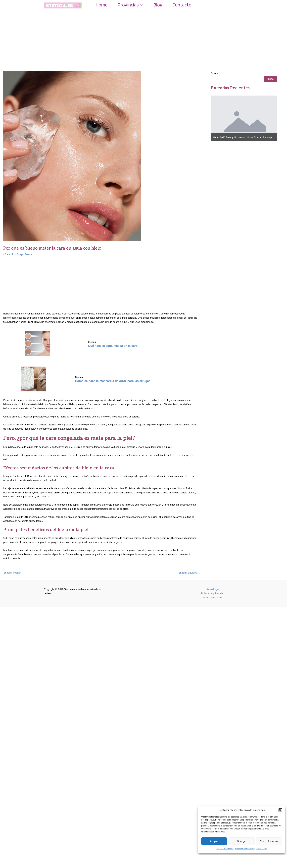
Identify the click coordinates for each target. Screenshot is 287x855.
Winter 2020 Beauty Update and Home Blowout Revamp (242, 137)
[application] (141, 5)
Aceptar (214, 841)
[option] (244, 118)
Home (102, 5)
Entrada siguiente (189, 572)
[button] (280, 810)
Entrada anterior (10, 572)
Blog (157, 5)
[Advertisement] (143, 36)
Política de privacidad (245, 849)
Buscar (215, 73)
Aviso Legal (261, 849)
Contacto (181, 5)
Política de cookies (225, 849)
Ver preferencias (269, 841)
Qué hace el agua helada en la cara (113, 345)
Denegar (241, 841)
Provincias (128, 5)
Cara (7, 254)
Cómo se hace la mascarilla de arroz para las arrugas (112, 381)
